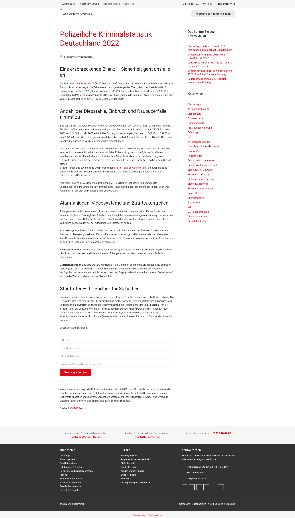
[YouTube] (221, 487)
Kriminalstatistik (85, 83)
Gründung (193, 132)
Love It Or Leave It (69, 490)
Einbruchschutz (196, 123)
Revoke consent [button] (155, 515)
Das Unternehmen (69, 463)
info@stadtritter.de (196, 478)
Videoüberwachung (198, 216)
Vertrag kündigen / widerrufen (136, 482)
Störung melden (129, 455)
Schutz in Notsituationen (201, 160)
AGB (210, 503)
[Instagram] (192, 487)
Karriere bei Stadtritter (71, 478)
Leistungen (65, 455)
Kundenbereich (128, 467)
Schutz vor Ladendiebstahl (202, 165)
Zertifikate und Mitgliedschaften (76, 471)
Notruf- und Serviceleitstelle (131, 167)
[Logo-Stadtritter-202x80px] (76, 14)
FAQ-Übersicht (128, 463)
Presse (63, 474)
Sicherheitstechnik (198, 183)
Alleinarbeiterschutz (198, 109)
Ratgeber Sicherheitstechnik (135, 459)
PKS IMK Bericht (77, 408)
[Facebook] (184, 487)
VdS (190, 207)
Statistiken (194, 202)
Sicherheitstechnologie (200, 188)
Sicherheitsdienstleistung (201, 179)
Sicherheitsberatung (199, 174)
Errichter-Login (128, 474)
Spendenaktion (196, 197)
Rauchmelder (195, 155)
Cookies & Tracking (224, 503)
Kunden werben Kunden (132, 471)
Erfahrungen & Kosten (71, 467)
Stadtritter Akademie (70, 482)
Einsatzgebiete (67, 459)
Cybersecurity (195, 118)
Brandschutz (194, 113)
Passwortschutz (197, 151)
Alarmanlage (194, 104)
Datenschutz (199, 503)
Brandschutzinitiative (70, 486)
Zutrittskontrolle (197, 221)
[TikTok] (199, 487)
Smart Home (194, 193)
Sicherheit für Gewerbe (200, 169)
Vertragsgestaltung (198, 211)
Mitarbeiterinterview (199, 141)
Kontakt (125, 478)
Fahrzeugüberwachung (200, 127)
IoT (190, 137)
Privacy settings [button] (140, 515)
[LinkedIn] (206, 487)
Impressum (184, 503)
